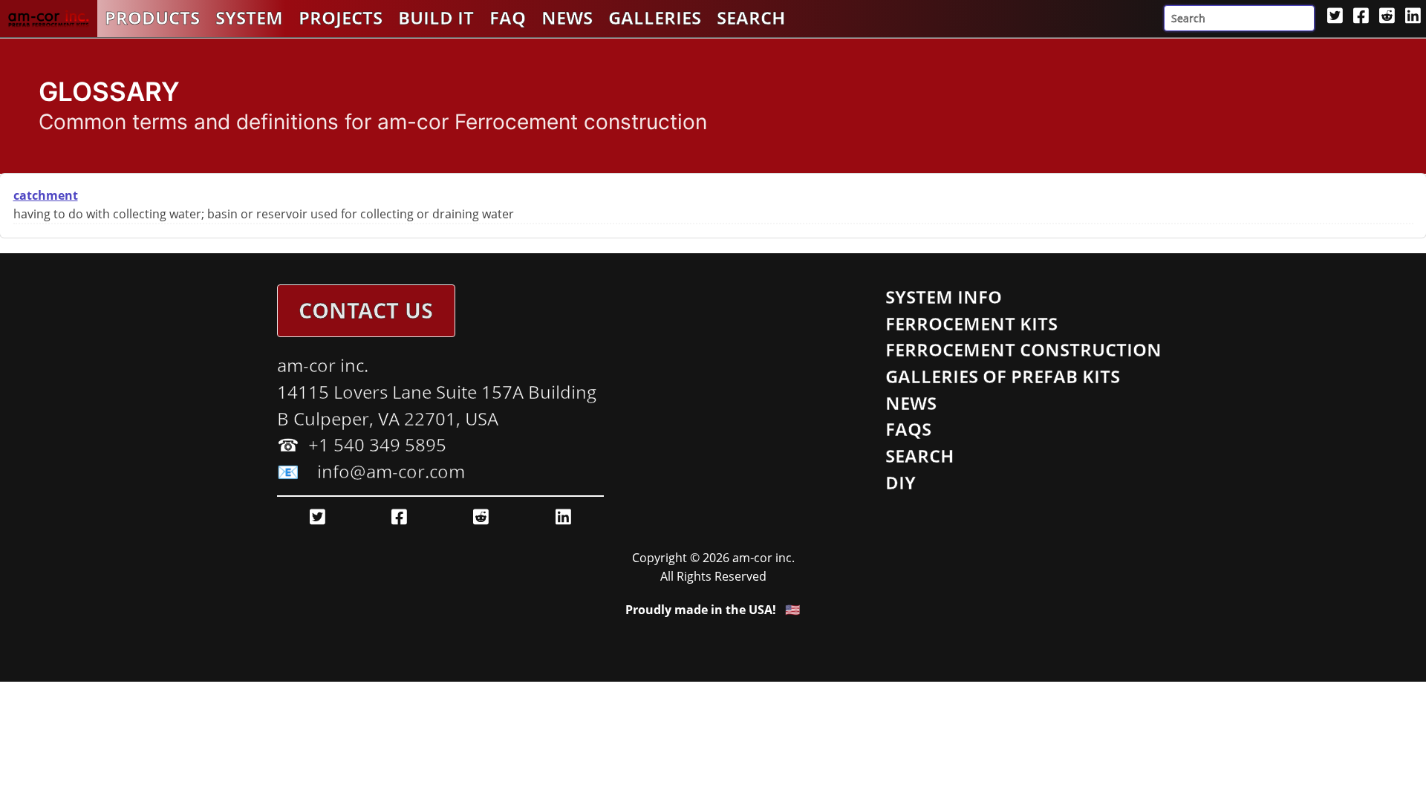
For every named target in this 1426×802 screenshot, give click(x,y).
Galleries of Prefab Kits (1002, 376)
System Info (943, 297)
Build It (436, 18)
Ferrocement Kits (971, 324)
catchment (45, 194)
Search (751, 18)
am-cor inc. (322, 365)
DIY (900, 483)
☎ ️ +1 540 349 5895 (361, 445)
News (567, 18)
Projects (340, 18)
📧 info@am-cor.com (371, 471)
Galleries (654, 18)
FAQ (507, 18)
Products (152, 18)
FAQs (908, 429)
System (249, 18)
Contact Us (366, 310)
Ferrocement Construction (1023, 350)
